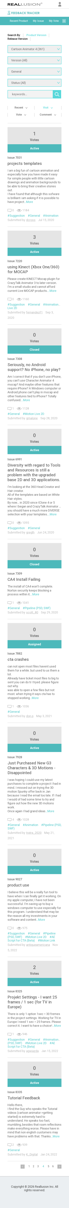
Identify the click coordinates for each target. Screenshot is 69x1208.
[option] (19, 21)
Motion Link (47, 940)
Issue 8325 (15, 991)
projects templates (25, 163)
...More (28, 202)
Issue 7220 (15, 261)
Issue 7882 (15, 653)
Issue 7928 (15, 757)
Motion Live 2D (34, 414)
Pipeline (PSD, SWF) (38, 608)
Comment (46, 114)
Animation (51, 215)
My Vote (54, 20)
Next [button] (64, 21)
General (35, 215)
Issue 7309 (15, 573)
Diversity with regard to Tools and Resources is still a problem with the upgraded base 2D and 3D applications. (34, 472)
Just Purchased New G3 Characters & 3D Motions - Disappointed (31, 768)
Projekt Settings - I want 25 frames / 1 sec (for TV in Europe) (32, 1002)
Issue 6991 (15, 459)
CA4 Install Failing (24, 579)
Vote (19, 114)
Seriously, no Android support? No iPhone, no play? (34, 367)
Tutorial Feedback (24, 1098)
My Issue (38, 20)
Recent (19, 107)
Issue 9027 (15, 879)
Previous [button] (5, 21)
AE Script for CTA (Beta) (31, 938)
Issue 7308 (15, 359)
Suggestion (17, 215)
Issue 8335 (15, 1092)
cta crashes (18, 659)
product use (18, 885)
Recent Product (19, 20)
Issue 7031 (15, 157)
